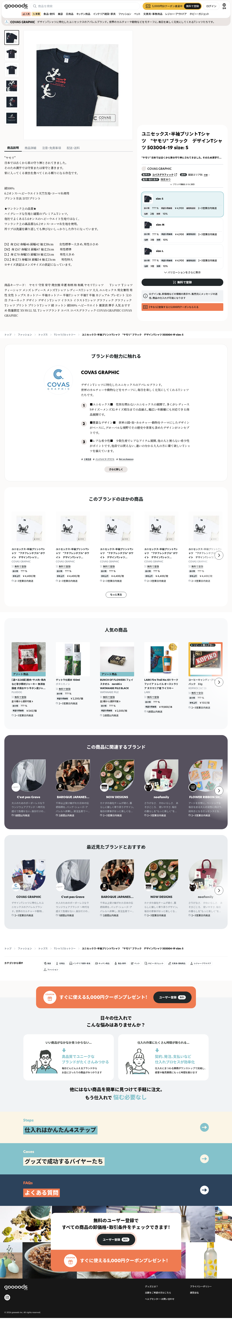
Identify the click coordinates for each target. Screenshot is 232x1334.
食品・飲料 (49, 14)
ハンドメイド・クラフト (105, 459)
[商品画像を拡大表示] (78, 85)
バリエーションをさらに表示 (184, 272)
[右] (219, 555)
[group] (172, 997)
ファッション (125, 14)
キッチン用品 (83, 14)
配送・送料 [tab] (73, 148)
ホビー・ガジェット (199, 14)
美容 (60, 14)
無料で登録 (20, 566)
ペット (137, 14)
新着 (38, 13)
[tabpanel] (68, 236)
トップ (7, 334)
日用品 (69, 14)
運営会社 (194, 1292)
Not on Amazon (126, 459)
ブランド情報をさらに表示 (184, 184)
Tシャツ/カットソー (65, 334)
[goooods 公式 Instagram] (7, 1297)
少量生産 (87, 459)
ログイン (211, 6)
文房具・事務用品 (152, 14)
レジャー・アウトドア (176, 14)
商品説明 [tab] (13, 148)
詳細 (206, 175)
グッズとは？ (151, 1286)
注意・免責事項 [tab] (51, 148)
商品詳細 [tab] (30, 148)
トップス (43, 334)
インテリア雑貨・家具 (104, 14)
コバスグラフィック (162, 174)
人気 (27, 13)
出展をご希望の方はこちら (158, 1292)
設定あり (166, 179)
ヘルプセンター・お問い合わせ (159, 1299)
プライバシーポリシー (201, 1286)
